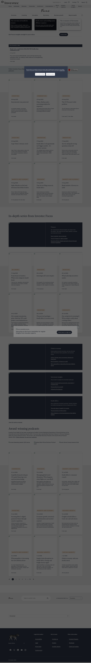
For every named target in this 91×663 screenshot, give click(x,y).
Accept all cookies (50, 74)
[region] (46, 72)
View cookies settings (40, 74)
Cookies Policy (62, 70)
